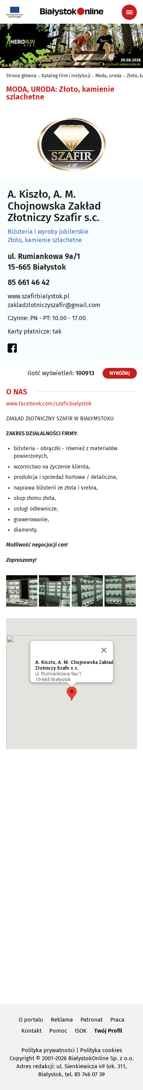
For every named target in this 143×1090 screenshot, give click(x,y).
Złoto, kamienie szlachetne (45, 240)
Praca (117, 1019)
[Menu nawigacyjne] (129, 12)
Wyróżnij (119, 373)
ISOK (81, 1030)
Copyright (22, 1058)
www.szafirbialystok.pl (38, 296)
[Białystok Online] (71, 12)
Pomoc (58, 1030)
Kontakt (31, 1030)
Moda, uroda (108, 75)
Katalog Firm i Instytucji (66, 75)
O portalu (31, 1019)
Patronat (91, 1019)
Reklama (62, 1019)
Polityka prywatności (48, 1050)
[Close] (104, 650)
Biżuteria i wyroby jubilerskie (48, 231)
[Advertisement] (71, 875)
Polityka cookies (101, 1050)
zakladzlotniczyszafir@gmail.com (54, 305)
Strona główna (21, 75)
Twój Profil (108, 1030)
